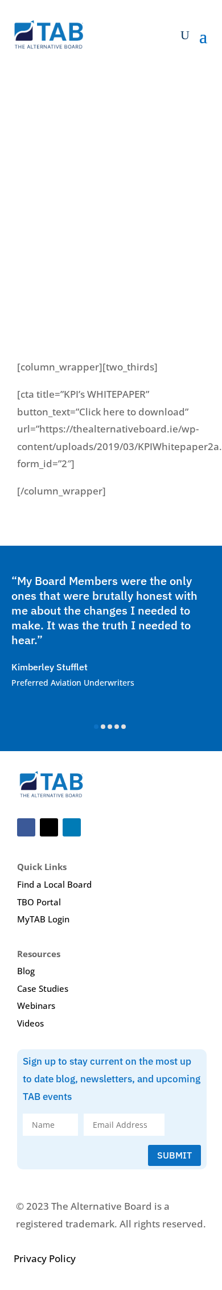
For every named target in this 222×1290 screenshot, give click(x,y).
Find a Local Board (54, 884)
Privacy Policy (45, 1258)
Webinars (36, 1005)
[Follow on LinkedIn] (72, 827)
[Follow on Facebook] (26, 827)
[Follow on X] (49, 827)
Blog (26, 970)
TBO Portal (39, 902)
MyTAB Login (43, 919)
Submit (174, 1155)
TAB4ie (30, 201)
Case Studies (42, 988)
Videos (30, 1023)
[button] (96, 726)
